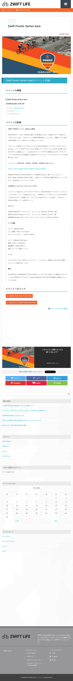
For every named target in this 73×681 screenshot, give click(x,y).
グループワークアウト (8, 541)
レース (4, 551)
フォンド (16, 111)
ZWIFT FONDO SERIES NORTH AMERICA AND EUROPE (27, 169)
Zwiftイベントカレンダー (34, 660)
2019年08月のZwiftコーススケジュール (13, 415)
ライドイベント (6, 456)
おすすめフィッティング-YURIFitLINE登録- (34, 664)
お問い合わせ (7, 651)
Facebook (55, 656)
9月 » (56, 521)
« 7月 (17, 521)
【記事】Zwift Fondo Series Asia (20, 296)
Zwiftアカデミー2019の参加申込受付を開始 (14, 425)
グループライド (6, 536)
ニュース (4, 451)
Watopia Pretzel (18, 108)
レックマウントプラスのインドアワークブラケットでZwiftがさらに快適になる (24, 410)
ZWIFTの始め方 (6, 441)
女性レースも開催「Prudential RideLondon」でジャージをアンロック (21, 420)
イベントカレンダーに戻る (58, 308)
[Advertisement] (36, 330)
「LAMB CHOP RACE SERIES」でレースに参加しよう (17, 405)
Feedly (54, 660)
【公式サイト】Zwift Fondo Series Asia (22, 302)
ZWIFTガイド (6, 446)
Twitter (54, 653)
